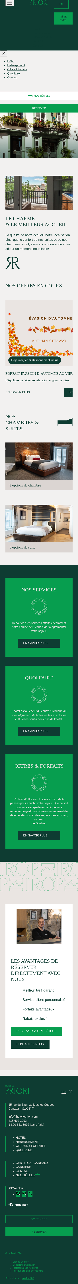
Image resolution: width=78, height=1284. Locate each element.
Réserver (63, 18)
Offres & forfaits (42, 37)
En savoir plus (18, 392)
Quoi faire (39, 41)
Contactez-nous (30, 1044)
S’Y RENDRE (39, 1219)
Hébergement (41, 33)
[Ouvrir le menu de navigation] (9, 3)
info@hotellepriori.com (23, 1116)
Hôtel (36, 29)
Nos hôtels (42, 95)
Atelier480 (28, 1278)
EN (61, 4)
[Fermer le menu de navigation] (3, 53)
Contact (38, 45)
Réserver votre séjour (37, 1031)
